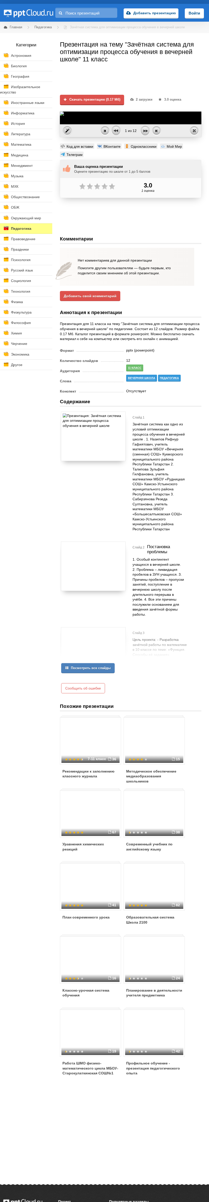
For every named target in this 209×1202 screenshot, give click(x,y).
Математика (21, 144)
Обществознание (25, 197)
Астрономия (21, 55)
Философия (21, 323)
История (18, 123)
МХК (14, 186)
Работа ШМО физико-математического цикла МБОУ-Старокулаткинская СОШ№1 (90, 1068)
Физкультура (21, 312)
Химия (16, 333)
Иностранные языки (27, 103)
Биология (19, 66)
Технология (20, 291)
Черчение (19, 344)
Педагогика (21, 228)
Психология (21, 260)
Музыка (17, 176)
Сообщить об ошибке (83, 688)
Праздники (20, 249)
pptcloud (28, 13)
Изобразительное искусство (20, 89)
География (20, 76)
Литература (20, 134)
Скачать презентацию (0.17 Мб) (94, 99)
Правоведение (23, 239)
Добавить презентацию (154, 13)
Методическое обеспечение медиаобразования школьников (151, 776)
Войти (194, 13)
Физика (17, 302)
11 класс (134, 367)
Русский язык (22, 270)
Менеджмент (22, 166)
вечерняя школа (141, 378)
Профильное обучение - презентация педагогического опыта (153, 1068)
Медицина (19, 155)
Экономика (20, 354)
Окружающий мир (26, 218)
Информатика (22, 113)
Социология (21, 281)
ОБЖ (15, 207)
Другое (16, 365)
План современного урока (86, 917)
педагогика (169, 378)
